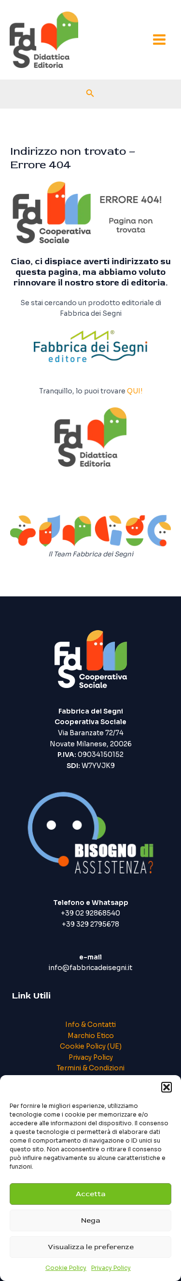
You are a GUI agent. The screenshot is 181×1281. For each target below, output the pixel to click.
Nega (90, 1220)
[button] (166, 1087)
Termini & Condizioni (90, 1068)
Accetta (90, 1194)
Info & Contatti (90, 1025)
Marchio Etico (91, 1036)
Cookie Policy (65, 1267)
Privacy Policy (111, 1267)
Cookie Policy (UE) (91, 1046)
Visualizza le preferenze (91, 1247)
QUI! (134, 391)
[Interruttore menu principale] (159, 40)
